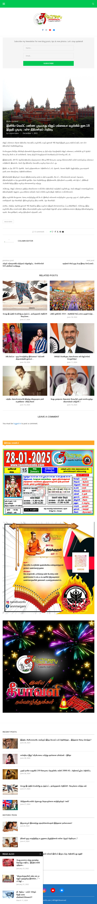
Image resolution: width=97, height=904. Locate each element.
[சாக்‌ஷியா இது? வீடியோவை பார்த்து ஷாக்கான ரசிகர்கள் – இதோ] (10, 759)
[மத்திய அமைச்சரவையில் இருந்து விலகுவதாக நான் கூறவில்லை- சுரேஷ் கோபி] (25, 381)
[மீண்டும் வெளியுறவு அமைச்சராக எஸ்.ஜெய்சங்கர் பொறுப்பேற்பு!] (72, 338)
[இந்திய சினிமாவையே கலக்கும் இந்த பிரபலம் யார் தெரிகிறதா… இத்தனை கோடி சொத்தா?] (10, 743)
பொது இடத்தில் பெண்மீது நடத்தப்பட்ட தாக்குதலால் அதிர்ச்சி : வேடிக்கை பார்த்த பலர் (53, 786)
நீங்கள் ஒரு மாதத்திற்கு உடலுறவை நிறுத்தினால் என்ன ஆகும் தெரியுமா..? (49, 838)
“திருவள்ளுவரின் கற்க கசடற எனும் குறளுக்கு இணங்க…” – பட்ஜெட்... (28, 878)
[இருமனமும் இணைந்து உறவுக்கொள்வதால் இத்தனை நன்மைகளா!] (10, 827)
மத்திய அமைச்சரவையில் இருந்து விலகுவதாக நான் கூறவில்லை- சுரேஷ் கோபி (25, 400)
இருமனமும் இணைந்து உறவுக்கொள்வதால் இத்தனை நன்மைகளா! (46, 823)
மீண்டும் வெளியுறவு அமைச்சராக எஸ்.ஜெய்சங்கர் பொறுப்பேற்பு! (72, 357)
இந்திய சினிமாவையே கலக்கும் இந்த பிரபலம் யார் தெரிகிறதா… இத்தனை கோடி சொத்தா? (55, 740)
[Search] (93, 3)
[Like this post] (52, 231)
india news (8, 222)
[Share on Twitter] (57, 231)
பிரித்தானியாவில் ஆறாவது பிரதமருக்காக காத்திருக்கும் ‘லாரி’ (44, 801)
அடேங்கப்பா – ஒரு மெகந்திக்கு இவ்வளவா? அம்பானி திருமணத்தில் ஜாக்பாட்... (25, 357)
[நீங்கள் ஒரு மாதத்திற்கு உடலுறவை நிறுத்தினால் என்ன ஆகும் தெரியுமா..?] (10, 842)
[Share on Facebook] (55, 231)
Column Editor (14, 133)
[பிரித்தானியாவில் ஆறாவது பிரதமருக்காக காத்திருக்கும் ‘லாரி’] (10, 805)
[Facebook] (42, 30)
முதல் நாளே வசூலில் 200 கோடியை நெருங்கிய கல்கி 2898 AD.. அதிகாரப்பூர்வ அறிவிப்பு (55, 770)
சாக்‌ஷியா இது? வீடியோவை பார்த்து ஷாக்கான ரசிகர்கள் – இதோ (45, 755)
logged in (17, 423)
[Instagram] (46, 30)
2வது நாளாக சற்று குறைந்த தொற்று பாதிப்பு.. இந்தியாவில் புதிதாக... (28, 862)
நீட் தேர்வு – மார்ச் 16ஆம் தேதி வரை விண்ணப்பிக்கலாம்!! (26, 894)
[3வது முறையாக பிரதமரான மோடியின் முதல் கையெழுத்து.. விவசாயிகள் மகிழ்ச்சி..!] (72, 381)
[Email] (54, 30)
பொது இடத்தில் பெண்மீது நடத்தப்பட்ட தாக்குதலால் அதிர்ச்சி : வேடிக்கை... (25, 315)
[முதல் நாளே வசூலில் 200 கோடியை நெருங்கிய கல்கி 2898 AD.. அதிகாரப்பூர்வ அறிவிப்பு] (10, 774)
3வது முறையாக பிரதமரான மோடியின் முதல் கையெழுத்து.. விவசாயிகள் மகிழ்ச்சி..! (72, 400)
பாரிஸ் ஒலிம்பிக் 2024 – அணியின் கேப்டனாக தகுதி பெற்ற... (72, 314)
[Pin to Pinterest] (60, 231)
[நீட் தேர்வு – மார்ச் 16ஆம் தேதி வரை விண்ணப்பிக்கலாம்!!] (8, 894)
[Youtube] (50, 30)
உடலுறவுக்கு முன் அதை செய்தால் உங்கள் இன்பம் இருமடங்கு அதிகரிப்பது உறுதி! (51, 854)
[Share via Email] (63, 231)
